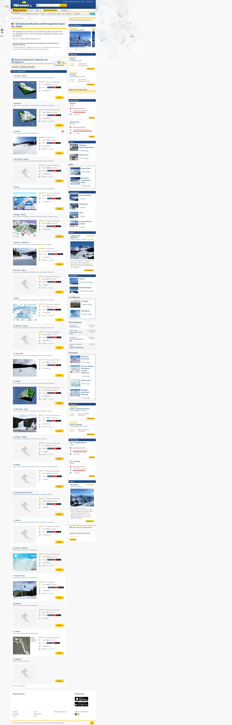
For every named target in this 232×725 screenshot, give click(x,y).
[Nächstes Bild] (93, 39)
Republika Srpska (34, 133)
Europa (14, 77)
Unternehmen (37, 714)
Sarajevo (50, 244)
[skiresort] (22, 4)
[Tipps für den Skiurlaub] (91, 13)
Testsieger (65, 1)
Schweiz (72, 105)
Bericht (91, 117)
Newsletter (71, 1)
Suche (16, 67)
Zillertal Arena (74, 122)
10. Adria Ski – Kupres (20, 326)
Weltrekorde (78, 1)
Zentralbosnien (51, 77)
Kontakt (15, 711)
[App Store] (81, 701)
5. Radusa (16, 187)
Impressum (16, 714)
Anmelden (73, 539)
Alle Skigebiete (16, 13)
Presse (15, 716)
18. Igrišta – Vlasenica (20, 548)
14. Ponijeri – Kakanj (20, 437)
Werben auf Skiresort (60, 711)
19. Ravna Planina (19, 576)
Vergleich (43, 13)
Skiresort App (79, 694)
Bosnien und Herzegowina (23, 77)
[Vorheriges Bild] (71, 39)
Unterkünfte (77, 13)
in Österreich (83, 410)
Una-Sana (50, 494)
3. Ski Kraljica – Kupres (20, 159)
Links (34, 711)
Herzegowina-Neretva (53, 216)
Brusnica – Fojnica (26, 47)
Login (35, 716)
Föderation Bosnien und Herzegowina (38, 77)
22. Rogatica (17, 659)
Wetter (59, 13)
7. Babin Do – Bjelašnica (21, 242)
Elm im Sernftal (75, 461)
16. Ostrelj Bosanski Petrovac (23, 492)
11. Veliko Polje (18, 353)
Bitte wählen (64, 10)
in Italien (79, 60)
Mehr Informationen (58, 723)
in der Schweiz (84, 426)
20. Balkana (17, 603)
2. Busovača (17, 103)
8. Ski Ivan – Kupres (19, 270)
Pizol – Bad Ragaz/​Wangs (78, 442)
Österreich (72, 124)
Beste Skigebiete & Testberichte (30, 13)
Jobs (83, 1)
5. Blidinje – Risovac (19, 215)
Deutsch (90, 1)
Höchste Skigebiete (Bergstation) (29, 39)
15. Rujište (16, 465)
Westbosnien (51, 161)
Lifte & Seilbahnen (67, 13)
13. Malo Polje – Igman (20, 409)
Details (59, 97)
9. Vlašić (15, 298)
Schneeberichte (51, 13)
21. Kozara (16, 631)
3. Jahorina (16, 131)
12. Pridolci (16, 381)
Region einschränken (28, 67)
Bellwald (72, 103)
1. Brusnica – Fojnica (20, 76)
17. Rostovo (17, 520)
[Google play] (81, 706)
